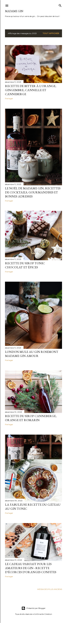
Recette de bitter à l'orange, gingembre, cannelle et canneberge (30, 90)
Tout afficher (51, 33)
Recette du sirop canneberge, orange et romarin (31, 418)
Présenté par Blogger (35, 608)
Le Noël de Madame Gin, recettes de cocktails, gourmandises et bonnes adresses (32, 192)
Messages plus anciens (49, 589)
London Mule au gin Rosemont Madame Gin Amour (31, 354)
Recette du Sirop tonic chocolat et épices (25, 265)
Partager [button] (9, 98)
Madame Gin (14, 11)
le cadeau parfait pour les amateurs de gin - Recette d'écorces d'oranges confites (30, 568)
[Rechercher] (60, 5)
